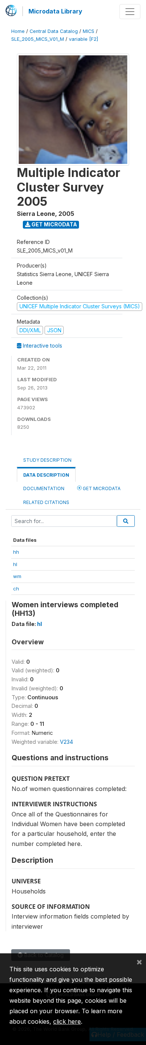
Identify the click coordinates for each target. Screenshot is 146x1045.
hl (15, 564)
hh (16, 552)
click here (67, 1021)
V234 (66, 742)
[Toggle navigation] (129, 11)
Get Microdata (53, 224)
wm (17, 576)
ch (16, 589)
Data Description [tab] (46, 475)
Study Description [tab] (47, 460)
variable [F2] (83, 39)
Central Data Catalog (54, 31)
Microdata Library (55, 11)
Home (18, 31)
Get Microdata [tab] (101, 488)
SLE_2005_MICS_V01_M (37, 39)
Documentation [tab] (43, 488)
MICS (88, 31)
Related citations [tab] (46, 502)
